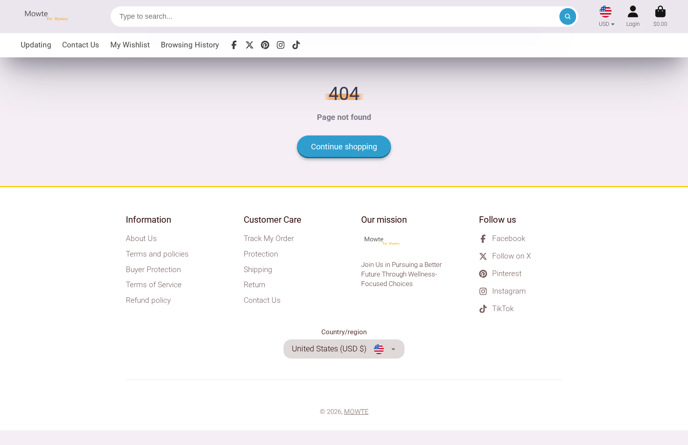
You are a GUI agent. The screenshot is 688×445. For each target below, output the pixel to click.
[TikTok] (296, 45)
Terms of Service (154, 284)
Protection (261, 254)
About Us (141, 238)
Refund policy (148, 300)
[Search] (567, 16)
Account (633, 16)
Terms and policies (157, 254)
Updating (36, 44)
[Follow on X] (249, 45)
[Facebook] (234, 45)
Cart (660, 16)
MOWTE (356, 412)
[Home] (48, 16)
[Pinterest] (265, 45)
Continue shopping (344, 146)
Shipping (258, 269)
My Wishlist (130, 44)
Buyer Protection (153, 269)
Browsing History (190, 44)
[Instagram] (280, 45)
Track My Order (269, 238)
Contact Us (80, 44)
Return (254, 284)
